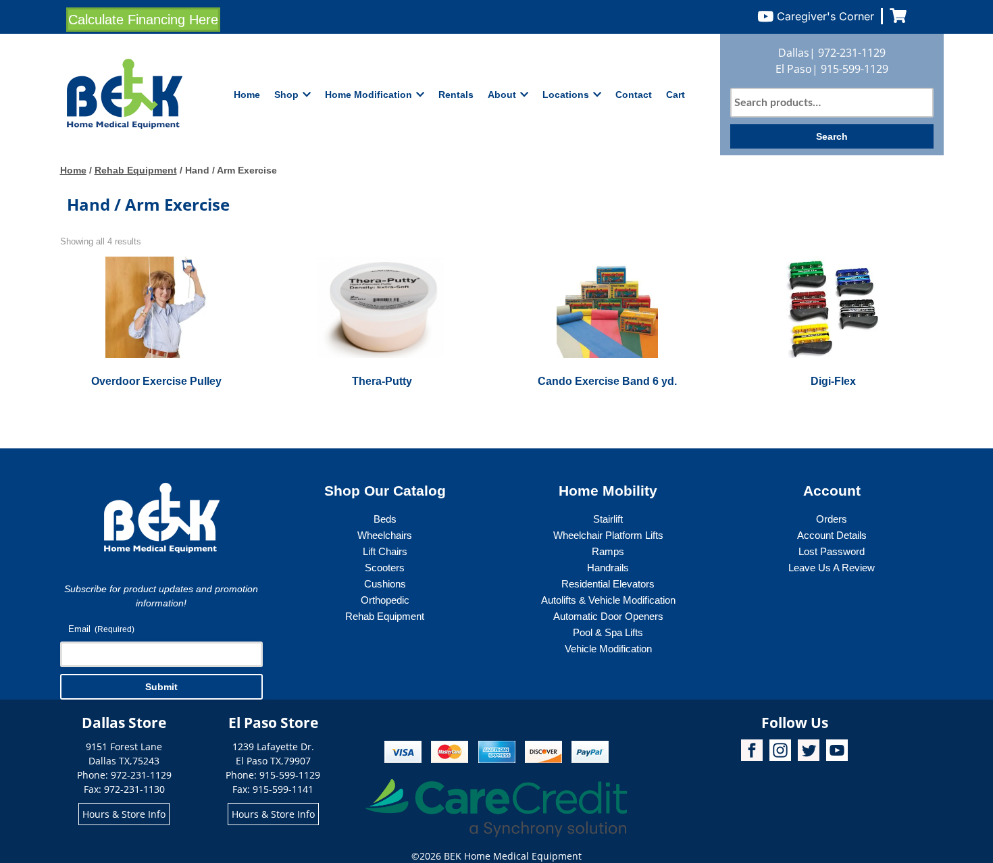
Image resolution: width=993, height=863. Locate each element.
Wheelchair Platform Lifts (608, 535)
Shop (286, 94)
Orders (831, 519)
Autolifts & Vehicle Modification (608, 600)
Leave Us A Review (831, 567)
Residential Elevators (608, 584)
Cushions (385, 584)
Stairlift (608, 519)
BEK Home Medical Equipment (513, 855)
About (502, 94)
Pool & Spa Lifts (608, 632)
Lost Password (831, 551)
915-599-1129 (854, 68)
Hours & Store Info (124, 814)
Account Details (832, 535)
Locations (565, 94)
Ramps (608, 551)
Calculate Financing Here (143, 19)
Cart (675, 94)
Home (247, 94)
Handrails (608, 567)
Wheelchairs (384, 535)
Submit (161, 686)
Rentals (456, 94)
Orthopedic (385, 600)
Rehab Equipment (136, 170)
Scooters (385, 567)
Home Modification (368, 94)
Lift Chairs (385, 551)
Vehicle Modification (608, 648)
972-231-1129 (852, 52)
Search (832, 136)
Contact (633, 94)
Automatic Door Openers (608, 616)
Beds (385, 519)
